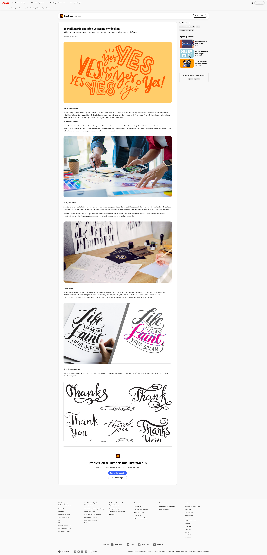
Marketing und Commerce (57, 3)
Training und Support (76, 3)
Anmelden (259, 3)
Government (112, 514)
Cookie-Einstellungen (194, 551)
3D (59, 523)
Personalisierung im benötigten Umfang (93, 509)
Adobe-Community (139, 512)
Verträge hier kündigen (160, 551)
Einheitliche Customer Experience (92, 514)
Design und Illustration (64, 514)
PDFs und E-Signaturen (37, 3)
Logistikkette (188, 526)
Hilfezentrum (137, 506)
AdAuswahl (206, 551)
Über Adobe (188, 509)
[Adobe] (6, 3)
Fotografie (61, 511)
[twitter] (82, 552)
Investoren (187, 523)
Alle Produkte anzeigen (64, 531)
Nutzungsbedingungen (181, 551)
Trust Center (188, 529)
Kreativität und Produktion (90, 517)
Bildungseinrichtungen (114, 509)
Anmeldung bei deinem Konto (192, 506)
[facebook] (75, 552)
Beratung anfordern (164, 509)
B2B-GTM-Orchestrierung (90, 520)
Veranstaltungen (189, 515)
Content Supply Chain (89, 511)
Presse (186, 518)
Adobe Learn (137, 515)
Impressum (150, 551)
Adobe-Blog (188, 537)
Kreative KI (61, 509)
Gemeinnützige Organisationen (117, 511)
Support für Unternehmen (140, 518)
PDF (59, 520)
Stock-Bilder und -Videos (64, 528)
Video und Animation (63, 517)
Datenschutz (171, 551)
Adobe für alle (188, 535)
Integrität (187, 532)
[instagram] (78, 552)
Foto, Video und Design (18, 3)
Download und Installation (141, 509)
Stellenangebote (189, 512)
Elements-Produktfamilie (64, 525)
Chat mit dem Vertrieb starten (167, 506)
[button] (252, 3)
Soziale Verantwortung (190, 521)
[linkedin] (86, 552)
